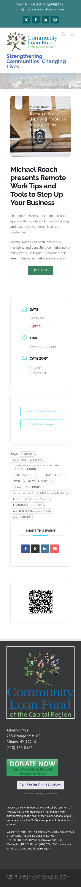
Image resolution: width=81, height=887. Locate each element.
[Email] (54, 548)
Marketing (53, 475)
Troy (38, 504)
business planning (28, 459)
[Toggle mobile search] (63, 34)
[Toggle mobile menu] (72, 34)
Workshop (40, 372)
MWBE (17, 481)
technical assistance (30, 499)
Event (37, 368)
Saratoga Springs (27, 487)
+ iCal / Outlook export (41, 424)
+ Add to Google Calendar (42, 411)
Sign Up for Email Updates (40, 785)
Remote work (39, 481)
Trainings (20, 504)
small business (52, 493)
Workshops (22, 516)
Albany (27, 454)
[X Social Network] (35, 548)
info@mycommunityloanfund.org (40, 9)
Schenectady (23, 493)
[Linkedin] (45, 548)
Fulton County (26, 475)
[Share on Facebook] (25, 548)
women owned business (32, 511)
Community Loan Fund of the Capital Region (36, 467)
